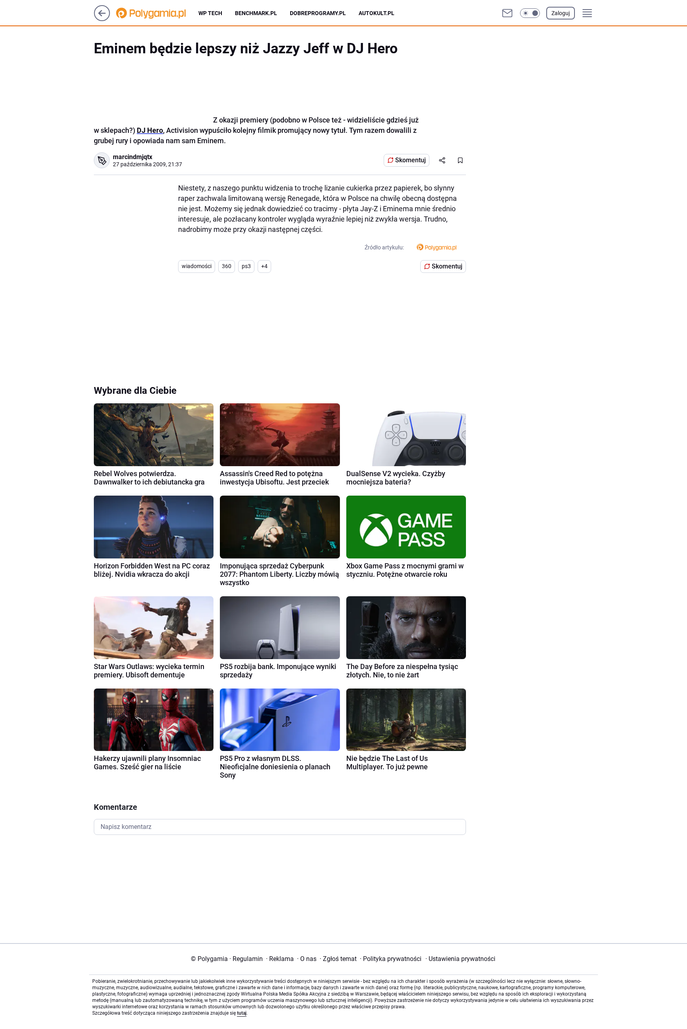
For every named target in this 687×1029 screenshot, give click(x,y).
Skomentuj (410, 160)
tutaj (241, 1013)
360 (226, 266)
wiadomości (197, 266)
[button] (530, 13)
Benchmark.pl (256, 13)
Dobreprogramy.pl (318, 13)
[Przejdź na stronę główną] (102, 19)
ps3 (246, 266)
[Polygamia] (157, 13)
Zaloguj (560, 13)
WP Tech (210, 13)
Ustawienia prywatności (460, 959)
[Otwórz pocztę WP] (507, 13)
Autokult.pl (376, 13)
